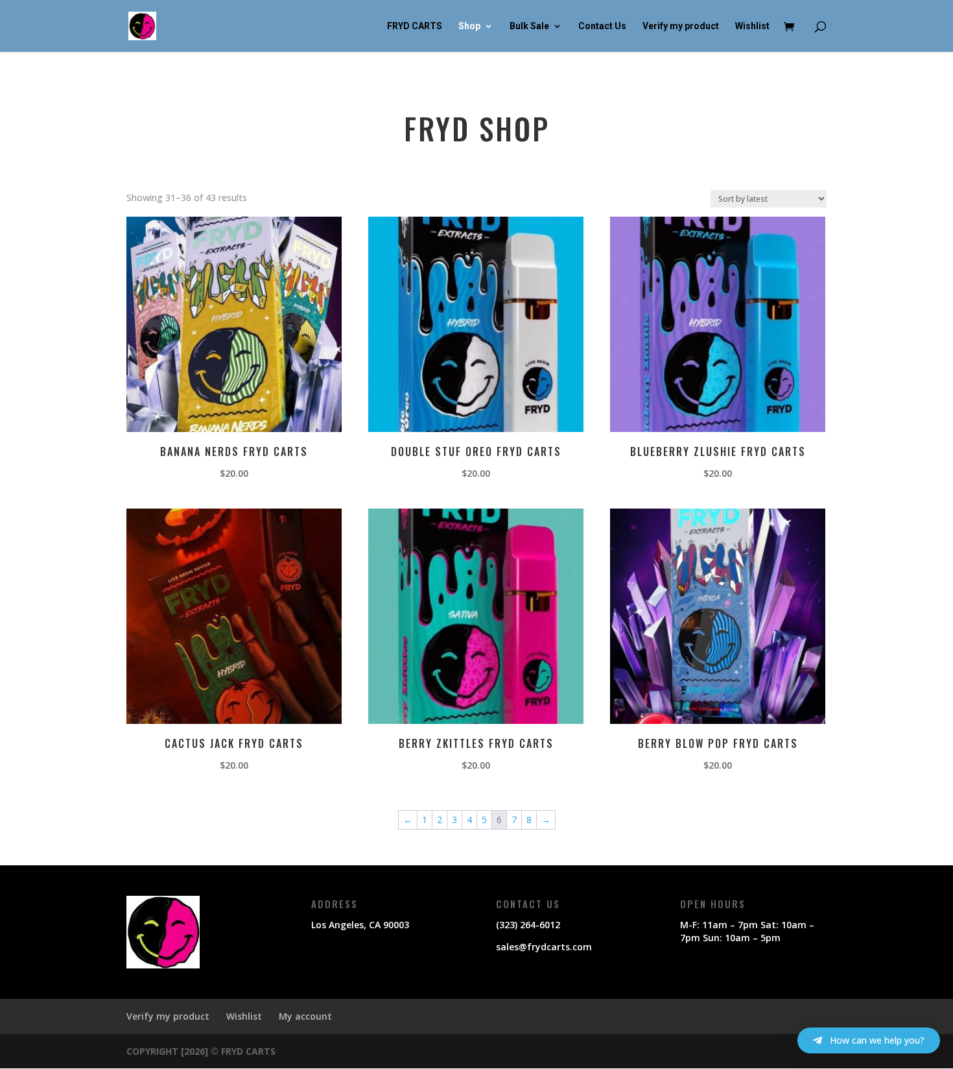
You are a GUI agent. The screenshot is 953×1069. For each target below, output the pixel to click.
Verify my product (680, 26)
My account (305, 1016)
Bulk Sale (529, 26)
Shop (469, 26)
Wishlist (752, 26)
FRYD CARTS (414, 26)
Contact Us (602, 26)
